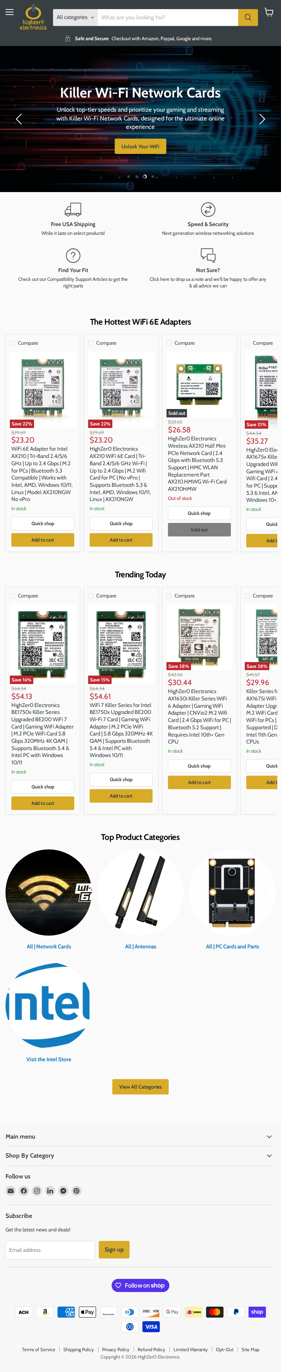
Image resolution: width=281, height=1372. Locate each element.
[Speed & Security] (208, 219)
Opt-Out (224, 1349)
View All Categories (140, 1087)
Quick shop (43, 523)
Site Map (250, 1349)
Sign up (114, 1249)
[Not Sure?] (208, 268)
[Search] (248, 17)
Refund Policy (151, 1349)
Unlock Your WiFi (140, 146)
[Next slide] (261, 119)
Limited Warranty (190, 1349)
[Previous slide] (20, 119)
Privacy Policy (116, 1349)
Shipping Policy (78, 1349)
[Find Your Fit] (73, 268)
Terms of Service (38, 1349)
